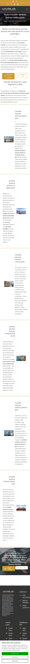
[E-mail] (13, 1)
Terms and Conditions (11, 640)
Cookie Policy (11, 634)
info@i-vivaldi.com (25, 606)
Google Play (25, 634)
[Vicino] (28, 642)
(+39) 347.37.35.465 (25, 596)
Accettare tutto (15, 653)
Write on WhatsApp (25, 601)
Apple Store (24, 629)
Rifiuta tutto (15, 661)
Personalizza (15, 657)
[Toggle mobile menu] (27, 9)
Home (5, 21)
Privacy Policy (11, 629)
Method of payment (25, 640)
